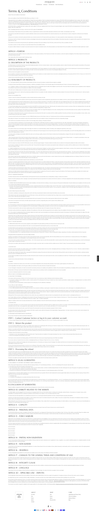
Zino (32, 496)
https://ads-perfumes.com (25, 24)
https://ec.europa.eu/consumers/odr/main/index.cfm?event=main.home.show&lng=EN (72, 484)
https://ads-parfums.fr (34, 24)
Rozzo (32, 498)
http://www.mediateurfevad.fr (59, 480)
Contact (32, 501)
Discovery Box (53, 499)
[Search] (85, 2)
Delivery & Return (72, 498)
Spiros (32, 499)
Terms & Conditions (72, 496)
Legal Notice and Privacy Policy (75, 494)
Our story (33, 494)
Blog (69, 499)
